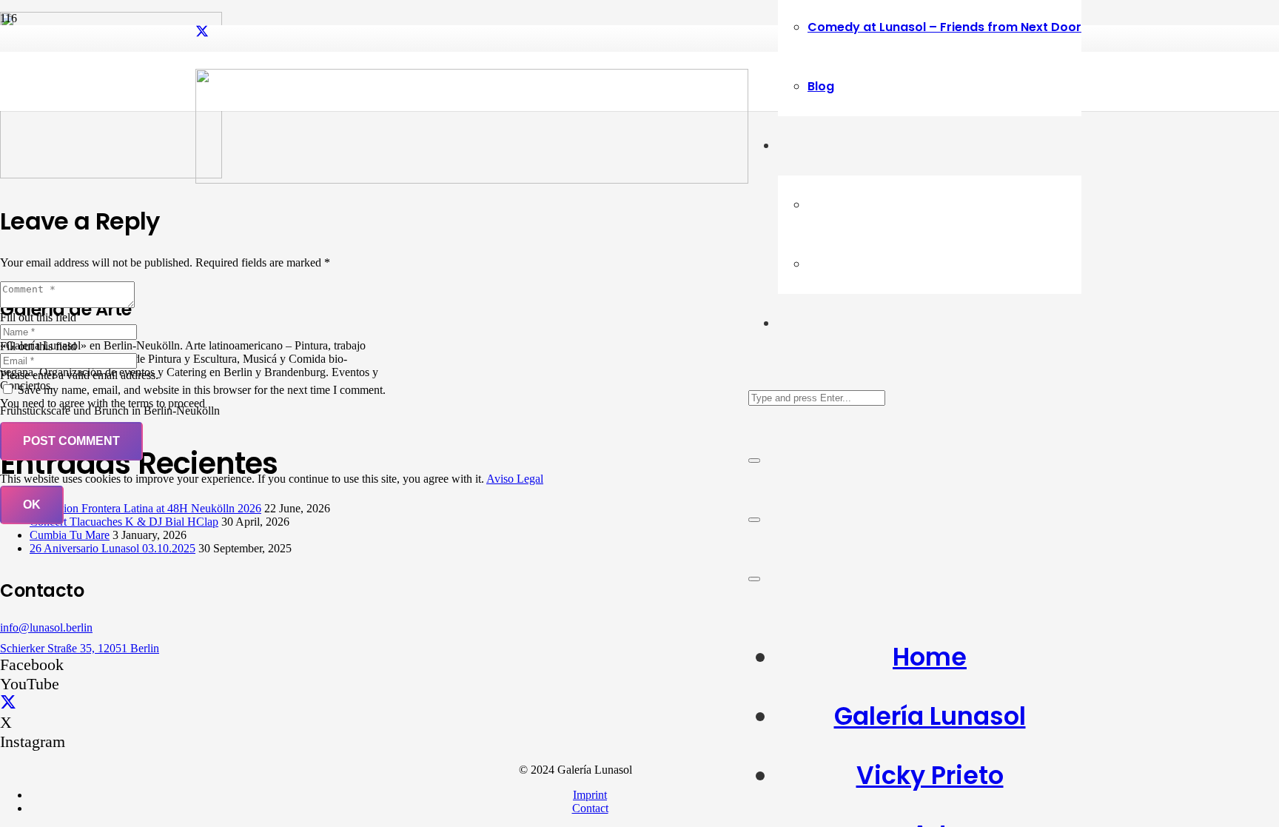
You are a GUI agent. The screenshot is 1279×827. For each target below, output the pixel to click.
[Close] (754, 460)
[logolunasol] (471, 179)
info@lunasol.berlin (46, 627)
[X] (202, 31)
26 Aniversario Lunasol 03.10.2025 (112, 548)
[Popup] (754, 520)
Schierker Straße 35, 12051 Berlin (79, 648)
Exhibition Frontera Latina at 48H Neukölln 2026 (145, 508)
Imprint (590, 795)
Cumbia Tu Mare (70, 535)
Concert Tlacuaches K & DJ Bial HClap (124, 521)
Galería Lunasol (930, 716)
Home (930, 657)
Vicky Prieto (930, 775)
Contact (590, 808)
